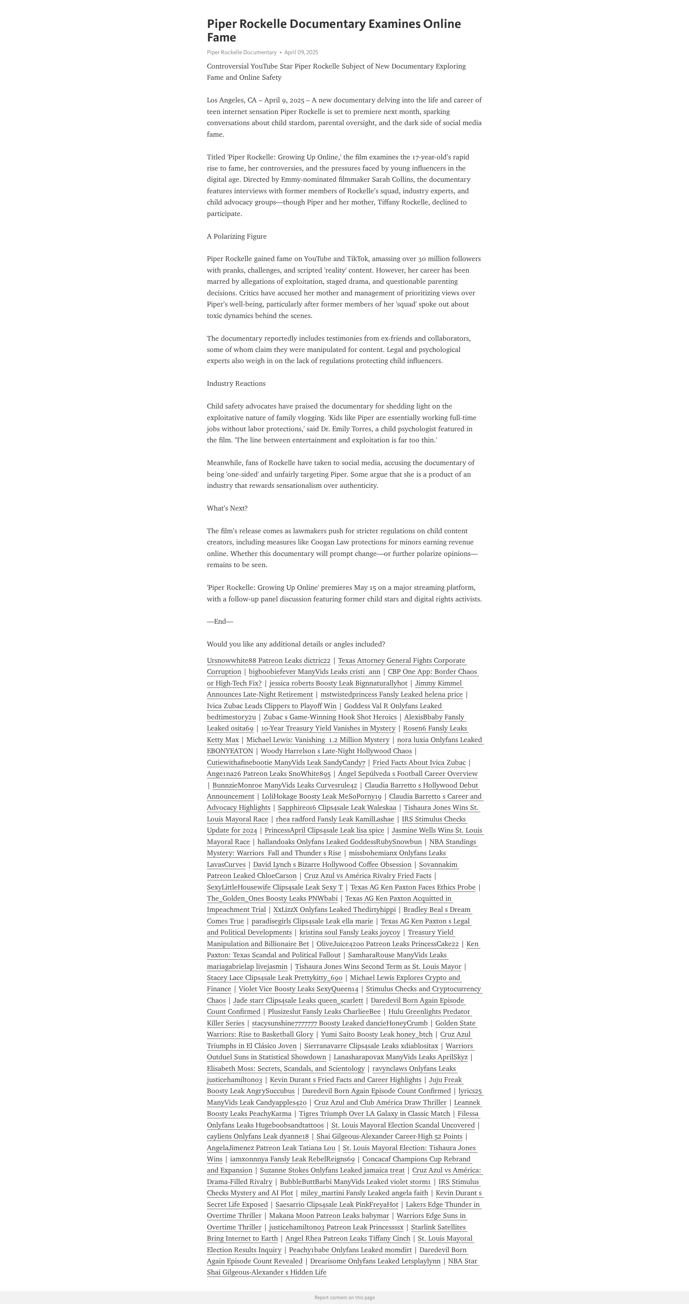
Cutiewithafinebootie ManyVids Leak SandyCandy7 (286, 762)
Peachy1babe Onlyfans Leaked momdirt (350, 1249)
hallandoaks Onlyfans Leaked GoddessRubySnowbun (340, 841)
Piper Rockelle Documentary (242, 52)
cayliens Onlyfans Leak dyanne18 (258, 1136)
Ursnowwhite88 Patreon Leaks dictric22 (269, 660)
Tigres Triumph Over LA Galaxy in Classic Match (374, 1113)
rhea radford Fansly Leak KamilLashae (335, 819)
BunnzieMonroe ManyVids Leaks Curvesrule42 (285, 785)
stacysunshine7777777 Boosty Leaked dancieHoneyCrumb (340, 1023)
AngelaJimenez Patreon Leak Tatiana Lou (271, 1147)
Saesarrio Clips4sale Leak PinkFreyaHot (337, 1204)
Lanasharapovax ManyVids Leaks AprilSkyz (401, 1057)
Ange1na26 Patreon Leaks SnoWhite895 (269, 773)
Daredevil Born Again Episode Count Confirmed (376, 1090)
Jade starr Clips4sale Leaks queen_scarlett (298, 1000)
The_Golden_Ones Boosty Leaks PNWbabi (272, 898)
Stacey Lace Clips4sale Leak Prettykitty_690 (275, 977)
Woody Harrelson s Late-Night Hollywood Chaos (336, 750)
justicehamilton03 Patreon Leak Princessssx (336, 1227)
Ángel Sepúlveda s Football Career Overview (408, 773)
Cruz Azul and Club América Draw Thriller (380, 1102)
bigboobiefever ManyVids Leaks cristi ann (314, 671)
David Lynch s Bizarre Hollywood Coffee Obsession (332, 864)
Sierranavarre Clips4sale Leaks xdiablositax (371, 1045)
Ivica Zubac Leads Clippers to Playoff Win (272, 705)
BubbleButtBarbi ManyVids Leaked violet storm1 (355, 1181)
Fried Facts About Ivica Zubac (419, 762)
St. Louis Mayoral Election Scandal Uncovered (403, 1125)
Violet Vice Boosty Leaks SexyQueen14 (298, 988)
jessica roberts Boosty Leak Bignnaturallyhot (338, 683)
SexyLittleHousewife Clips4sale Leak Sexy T (275, 887)
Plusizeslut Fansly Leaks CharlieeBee (324, 1011)
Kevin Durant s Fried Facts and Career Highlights (345, 1079)
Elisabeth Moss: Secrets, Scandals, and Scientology (286, 1068)
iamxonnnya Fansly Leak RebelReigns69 (292, 1159)
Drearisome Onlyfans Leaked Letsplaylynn (375, 1261)
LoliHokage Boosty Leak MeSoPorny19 (322, 796)
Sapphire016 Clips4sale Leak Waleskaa (337, 807)
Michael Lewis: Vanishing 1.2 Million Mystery (318, 739)
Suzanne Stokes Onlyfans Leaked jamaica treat (332, 1170)
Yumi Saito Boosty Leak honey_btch (377, 1034)
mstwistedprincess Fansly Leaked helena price (392, 694)
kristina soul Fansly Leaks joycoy (349, 932)
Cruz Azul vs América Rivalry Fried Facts (367, 875)
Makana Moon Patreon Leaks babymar (329, 1215)
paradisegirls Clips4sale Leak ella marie (312, 921)
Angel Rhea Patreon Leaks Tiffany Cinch (347, 1238)
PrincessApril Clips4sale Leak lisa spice (324, 830)
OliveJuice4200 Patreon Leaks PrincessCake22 (388, 943)
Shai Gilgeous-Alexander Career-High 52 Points (390, 1136)
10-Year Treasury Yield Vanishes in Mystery (328, 728)
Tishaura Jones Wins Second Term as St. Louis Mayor (378, 966)
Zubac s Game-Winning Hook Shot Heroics (330, 717)
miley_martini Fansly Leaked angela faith (364, 1192)
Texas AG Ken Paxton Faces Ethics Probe (413, 887)
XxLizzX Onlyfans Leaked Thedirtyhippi (335, 909)
